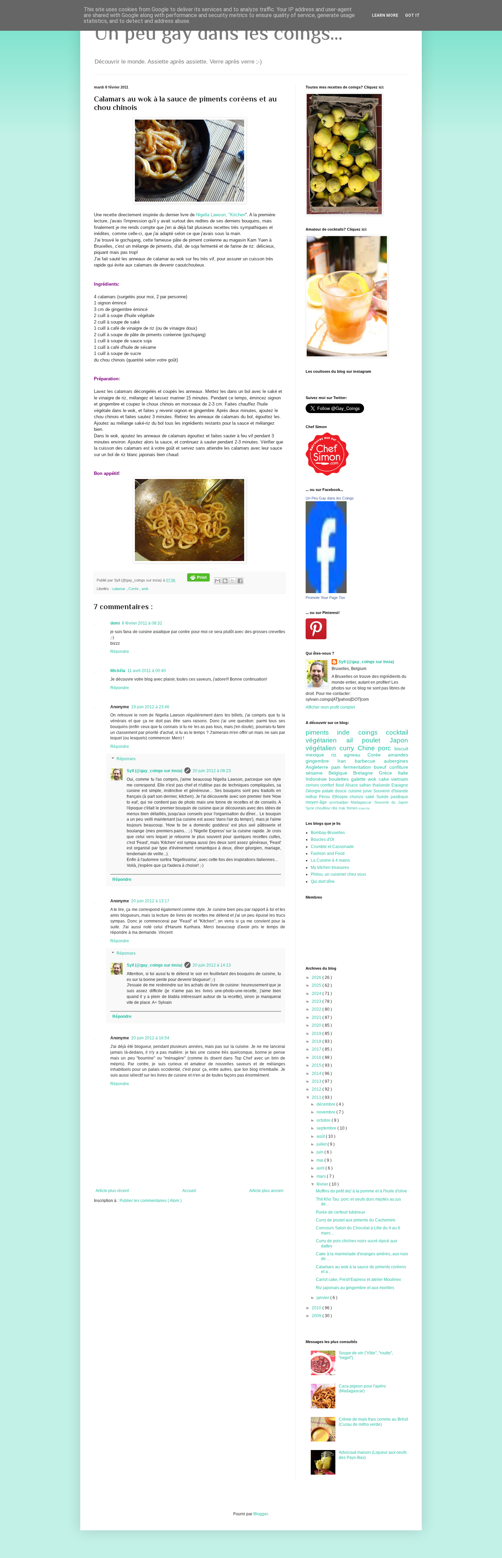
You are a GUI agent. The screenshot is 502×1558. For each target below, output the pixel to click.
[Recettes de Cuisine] (327, 474)
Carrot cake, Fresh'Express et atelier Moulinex (358, 1279)
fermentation (359, 767)
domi (115, 623)
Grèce (388, 773)
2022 (317, 1009)
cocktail (397, 732)
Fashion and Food (328, 853)
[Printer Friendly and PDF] (198, 580)
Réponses (126, 758)
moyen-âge (317, 802)
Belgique (341, 773)
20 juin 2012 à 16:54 (150, 1038)
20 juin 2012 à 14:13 (212, 965)
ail (354, 740)
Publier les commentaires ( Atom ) (151, 1200)
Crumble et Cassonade (332, 846)
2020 (317, 1025)
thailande (382, 785)
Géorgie (314, 791)
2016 (317, 1057)
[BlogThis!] (225, 580)
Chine (368, 748)
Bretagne (366, 773)
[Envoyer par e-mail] (217, 580)
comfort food (332, 785)
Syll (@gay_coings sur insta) (154, 770)
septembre (327, 1128)
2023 (317, 1001)
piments (321, 732)
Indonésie (317, 779)
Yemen (352, 808)
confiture (398, 767)
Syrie (310, 808)
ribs (335, 808)
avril (321, 1168)
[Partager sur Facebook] (240, 580)
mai (320, 1160)
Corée (134, 589)
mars (322, 1176)
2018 (317, 1041)
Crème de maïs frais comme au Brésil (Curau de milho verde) (373, 1421)
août (321, 1136)
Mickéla (117, 670)
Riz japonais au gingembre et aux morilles (355, 1287)
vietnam (399, 779)
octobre (324, 1120)
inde (347, 732)
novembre (326, 1112)
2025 (317, 985)
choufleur (323, 808)
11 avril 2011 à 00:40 (146, 670)
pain (337, 767)
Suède (383, 796)
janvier (323, 1297)
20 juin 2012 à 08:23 (212, 770)
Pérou (325, 796)
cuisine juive (360, 791)
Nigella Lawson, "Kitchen (220, 214)
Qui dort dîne (323, 881)
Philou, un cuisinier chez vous (338, 874)
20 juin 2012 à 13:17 (150, 901)
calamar (119, 589)
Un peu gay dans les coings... (218, 32)
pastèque (399, 796)
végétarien (326, 740)
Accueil (189, 1190)
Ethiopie (341, 796)
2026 (317, 977)
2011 (317, 1097)
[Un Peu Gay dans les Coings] (326, 591)
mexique (318, 754)
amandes (398, 754)
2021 (317, 1017)
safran (365, 785)
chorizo (357, 796)
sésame (317, 773)
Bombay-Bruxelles (328, 832)
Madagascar (362, 802)
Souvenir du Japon (391, 802)
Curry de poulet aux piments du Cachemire (355, 1220)
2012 (317, 1089)
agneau (355, 754)
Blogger (260, 1514)
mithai (312, 796)
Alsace (352, 785)
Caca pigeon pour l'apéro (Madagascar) (362, 1388)
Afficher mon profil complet (330, 707)
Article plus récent (112, 1190)
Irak (342, 808)
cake (385, 779)
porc (386, 748)
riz (337, 754)
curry (348, 748)
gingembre (321, 761)
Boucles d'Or (322, 839)
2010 (317, 1308)
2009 (317, 1315)
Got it (412, 15)
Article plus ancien (266, 1190)
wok (145, 589)
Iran (345, 761)
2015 (317, 1065)
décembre (326, 1104)
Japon (399, 740)
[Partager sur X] (232, 580)
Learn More (385, 15)
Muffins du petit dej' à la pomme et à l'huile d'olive (361, 1191)
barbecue (369, 761)
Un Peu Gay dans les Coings (330, 498)
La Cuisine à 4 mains (330, 860)
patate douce (335, 791)
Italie (403, 773)
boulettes (340, 779)
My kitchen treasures (330, 867)
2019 (317, 1033)
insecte (364, 808)
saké (370, 796)
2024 (317, 993)
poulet (376, 740)
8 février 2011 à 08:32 (142, 623)
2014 (317, 1073)
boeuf (381, 767)
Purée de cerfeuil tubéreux (340, 1212)
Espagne (399, 785)
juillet (322, 1144)
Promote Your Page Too (325, 598)
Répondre (119, 651)
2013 (317, 1081)
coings (372, 732)
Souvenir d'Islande (390, 791)
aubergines (396, 761)
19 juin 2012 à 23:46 (150, 707)
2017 (317, 1049)
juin (320, 1152)
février (323, 1184)
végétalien (322, 748)
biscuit (401, 748)
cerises (313, 785)
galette (359, 779)
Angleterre (318, 767)
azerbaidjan (340, 802)
